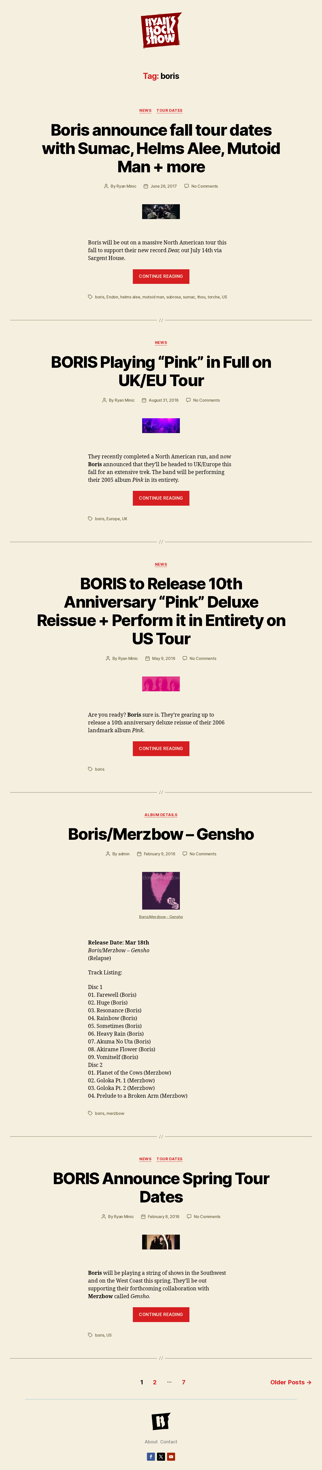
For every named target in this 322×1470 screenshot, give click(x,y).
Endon (112, 296)
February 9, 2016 (159, 853)
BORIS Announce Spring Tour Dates (161, 1187)
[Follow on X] (161, 1457)
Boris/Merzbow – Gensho (161, 834)
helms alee (130, 296)
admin (124, 853)
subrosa (173, 296)
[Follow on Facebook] (151, 1457)
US (224, 296)
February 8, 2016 (163, 1216)
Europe (113, 518)
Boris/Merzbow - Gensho (161, 916)
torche (214, 296)
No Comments (204, 186)
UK (124, 518)
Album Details (160, 815)
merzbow (115, 1113)
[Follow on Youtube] (171, 1457)
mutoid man (153, 296)
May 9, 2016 (163, 658)
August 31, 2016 (164, 400)
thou (201, 296)
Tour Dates (169, 110)
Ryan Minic (126, 186)
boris (99, 296)
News (145, 110)
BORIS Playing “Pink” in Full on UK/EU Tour (161, 371)
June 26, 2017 (163, 186)
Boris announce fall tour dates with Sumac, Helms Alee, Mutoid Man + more (161, 148)
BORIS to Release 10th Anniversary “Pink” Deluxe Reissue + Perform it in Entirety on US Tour (161, 611)
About (151, 1441)
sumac (189, 296)
